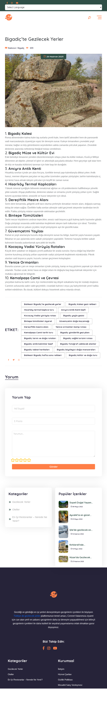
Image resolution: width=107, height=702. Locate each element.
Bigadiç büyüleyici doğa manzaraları (76, 349)
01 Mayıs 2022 (77, 519)
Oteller (16, 509)
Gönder (53, 466)
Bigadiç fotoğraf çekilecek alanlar (78, 344)
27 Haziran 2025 (78, 561)
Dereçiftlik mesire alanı (36, 327)
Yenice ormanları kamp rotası (71, 327)
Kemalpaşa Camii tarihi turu (38, 332)
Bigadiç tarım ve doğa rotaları (40, 338)
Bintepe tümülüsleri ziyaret (38, 321)
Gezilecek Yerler (21, 502)
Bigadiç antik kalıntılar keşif (38, 344)
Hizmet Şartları (65, 674)
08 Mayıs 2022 (77, 507)
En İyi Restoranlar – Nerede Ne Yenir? (29, 519)
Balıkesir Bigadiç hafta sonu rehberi (43, 355)
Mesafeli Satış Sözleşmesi (70, 685)
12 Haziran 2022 (78, 534)
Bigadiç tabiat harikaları (37, 349)
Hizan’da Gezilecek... (81, 557)
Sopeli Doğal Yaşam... (81, 502)
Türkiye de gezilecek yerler (27, 616)
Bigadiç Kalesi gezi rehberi (82, 304)
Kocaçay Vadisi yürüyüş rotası (40, 315)
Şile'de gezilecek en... (81, 529)
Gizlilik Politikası (65, 679)
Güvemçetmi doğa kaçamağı (74, 321)
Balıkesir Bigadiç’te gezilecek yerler (42, 304)
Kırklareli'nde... (77, 544)
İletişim (61, 669)
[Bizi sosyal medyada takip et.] (7, 3)
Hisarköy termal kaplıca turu (39, 309)
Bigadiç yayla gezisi (73, 315)
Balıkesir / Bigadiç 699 (20, 48)
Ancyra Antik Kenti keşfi (73, 309)
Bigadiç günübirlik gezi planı (74, 332)
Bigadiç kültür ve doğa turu (83, 355)
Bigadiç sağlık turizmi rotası (78, 338)
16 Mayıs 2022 (77, 549)
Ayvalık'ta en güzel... (80, 515)
